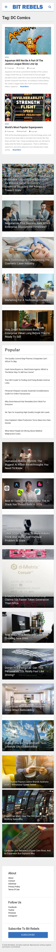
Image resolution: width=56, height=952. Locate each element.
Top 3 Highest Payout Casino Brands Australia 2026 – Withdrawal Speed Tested (26, 783)
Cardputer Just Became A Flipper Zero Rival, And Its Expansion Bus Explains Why (27, 852)
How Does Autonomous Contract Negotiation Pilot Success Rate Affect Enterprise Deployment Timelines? (27, 223)
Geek (7, 57)
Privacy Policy (14, 887)
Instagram (12, 916)
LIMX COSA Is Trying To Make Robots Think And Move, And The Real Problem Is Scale (27, 537)
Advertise (12, 884)
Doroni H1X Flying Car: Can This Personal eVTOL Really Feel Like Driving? (24, 671)
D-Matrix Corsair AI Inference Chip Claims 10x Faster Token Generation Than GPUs (27, 599)
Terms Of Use (13, 889)
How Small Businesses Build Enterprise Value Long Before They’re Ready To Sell (27, 333)
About (10, 878)
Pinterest (12, 913)
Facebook (12, 907)
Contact (11, 881)
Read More (24, 86)
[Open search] (51, 6)
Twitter (11, 910)
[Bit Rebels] (26, 9)
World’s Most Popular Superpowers (24, 127)
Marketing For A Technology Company (28, 300)
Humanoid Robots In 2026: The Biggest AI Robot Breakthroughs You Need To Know (26, 464)
